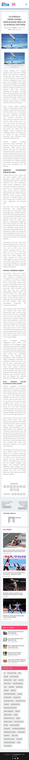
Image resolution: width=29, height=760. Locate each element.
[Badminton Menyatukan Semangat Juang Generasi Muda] (14, 606)
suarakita (14, 27)
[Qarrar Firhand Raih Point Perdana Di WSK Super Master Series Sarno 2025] (14, 540)
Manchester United (10, 708)
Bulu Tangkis (14, 676)
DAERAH (17, 648)
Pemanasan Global (10, 732)
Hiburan (11, 687)
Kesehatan (17, 697)
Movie (6, 725)
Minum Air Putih (9, 718)
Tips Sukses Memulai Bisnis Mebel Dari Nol (15, 639)
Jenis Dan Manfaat (9, 694)
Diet (15, 680)
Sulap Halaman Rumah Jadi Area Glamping (15, 632)
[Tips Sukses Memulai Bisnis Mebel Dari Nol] (5, 640)
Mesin (16, 714)
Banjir (6, 676)
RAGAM (16, 634)
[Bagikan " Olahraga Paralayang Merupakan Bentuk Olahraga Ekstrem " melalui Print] (17, 489)
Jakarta (13, 690)
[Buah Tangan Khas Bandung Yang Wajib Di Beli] (5, 647)
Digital (21, 680)
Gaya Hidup (7, 683)
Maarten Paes (15, 704)
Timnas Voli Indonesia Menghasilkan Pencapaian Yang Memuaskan (14, 573)
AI (4, 673)
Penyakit (6, 735)
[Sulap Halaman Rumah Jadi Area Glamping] (5, 633)
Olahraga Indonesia (18, 728)
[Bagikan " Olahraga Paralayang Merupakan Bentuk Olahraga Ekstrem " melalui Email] (14, 489)
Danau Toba (7, 680)
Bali (19, 673)
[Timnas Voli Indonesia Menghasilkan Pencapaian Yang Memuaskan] (14, 563)
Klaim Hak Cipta (9, 701)
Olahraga (7, 728)
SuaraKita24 (17, 754)
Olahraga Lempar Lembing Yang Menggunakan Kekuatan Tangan (13, 593)
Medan (17, 711)
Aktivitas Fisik (11, 673)
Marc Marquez (8, 711)
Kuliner (6, 704)
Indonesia (19, 687)
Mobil (18, 718)
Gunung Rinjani (18, 683)
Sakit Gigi (15, 735)
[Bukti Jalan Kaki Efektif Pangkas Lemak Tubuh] (5, 654)
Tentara (19, 739)
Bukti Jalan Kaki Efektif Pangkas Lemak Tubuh (14, 653)
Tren (18, 742)
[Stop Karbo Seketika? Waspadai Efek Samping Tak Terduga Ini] (5, 661)
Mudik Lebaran (14, 725)
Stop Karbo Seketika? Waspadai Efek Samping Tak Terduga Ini (17, 660)
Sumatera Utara (9, 739)
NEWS (16, 641)
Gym (5, 687)
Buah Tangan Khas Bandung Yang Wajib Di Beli (16, 646)
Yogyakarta (7, 746)
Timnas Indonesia (9, 742)
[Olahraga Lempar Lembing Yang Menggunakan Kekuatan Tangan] (14, 584)
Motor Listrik (18, 721)
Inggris (6, 690)
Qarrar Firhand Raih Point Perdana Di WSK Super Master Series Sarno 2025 (14, 550)
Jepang (20, 694)
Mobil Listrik (8, 721)
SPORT (9, 29)
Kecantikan (7, 697)
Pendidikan (21, 732)
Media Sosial (8, 714)
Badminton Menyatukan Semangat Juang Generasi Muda (13, 616)
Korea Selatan (20, 701)
